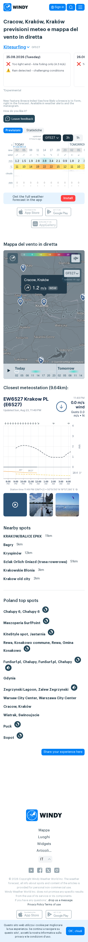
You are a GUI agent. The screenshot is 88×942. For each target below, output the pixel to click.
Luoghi (44, 837)
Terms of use (53, 904)
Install (68, 198)
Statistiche (34, 130)
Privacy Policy (36, 904)
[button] (70, 406)
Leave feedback (22, 118)
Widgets (44, 844)
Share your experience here (63, 751)
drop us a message (60, 900)
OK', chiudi (75, 931)
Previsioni (13, 130)
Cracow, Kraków (36, 279)
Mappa (44, 830)
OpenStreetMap (62, 361)
